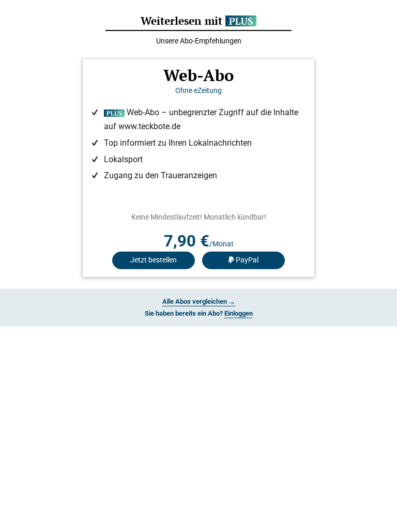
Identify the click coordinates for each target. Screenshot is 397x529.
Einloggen (238, 313)
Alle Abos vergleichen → (198, 301)
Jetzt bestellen (153, 260)
